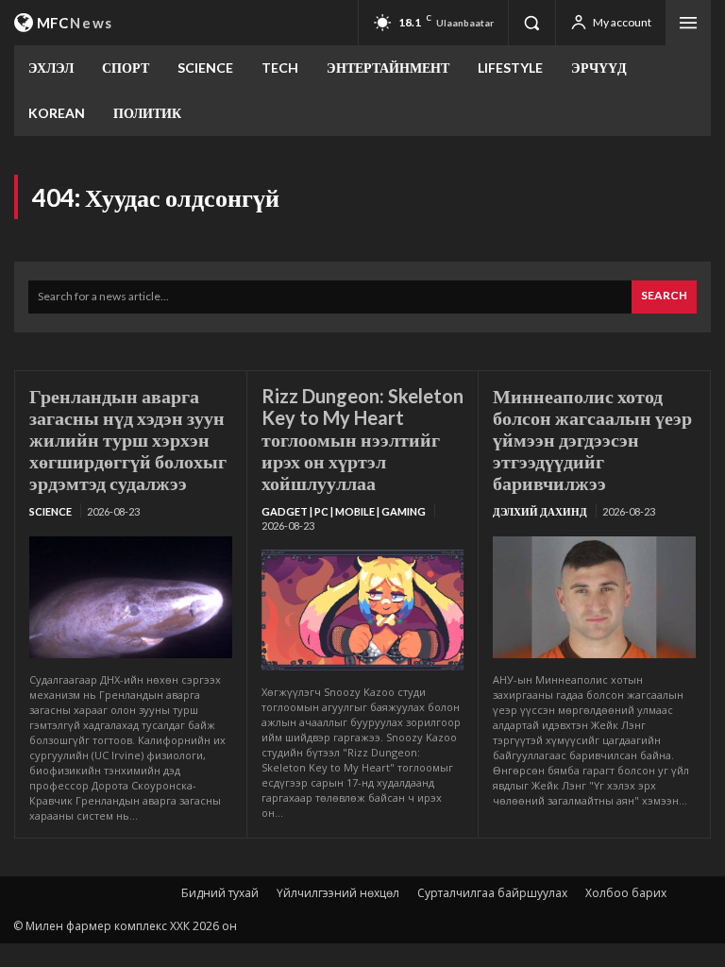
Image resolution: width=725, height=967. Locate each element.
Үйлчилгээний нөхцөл (338, 893)
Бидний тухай (220, 893)
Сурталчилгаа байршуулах (492, 893)
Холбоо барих (625, 893)
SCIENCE (50, 511)
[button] (531, 22)
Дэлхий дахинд (540, 511)
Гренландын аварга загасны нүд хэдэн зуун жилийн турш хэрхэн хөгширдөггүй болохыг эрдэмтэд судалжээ (128, 439)
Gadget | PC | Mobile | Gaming (343, 511)
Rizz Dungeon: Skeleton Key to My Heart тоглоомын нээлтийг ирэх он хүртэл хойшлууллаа (362, 439)
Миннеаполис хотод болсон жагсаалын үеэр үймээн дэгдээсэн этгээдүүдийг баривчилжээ (592, 439)
